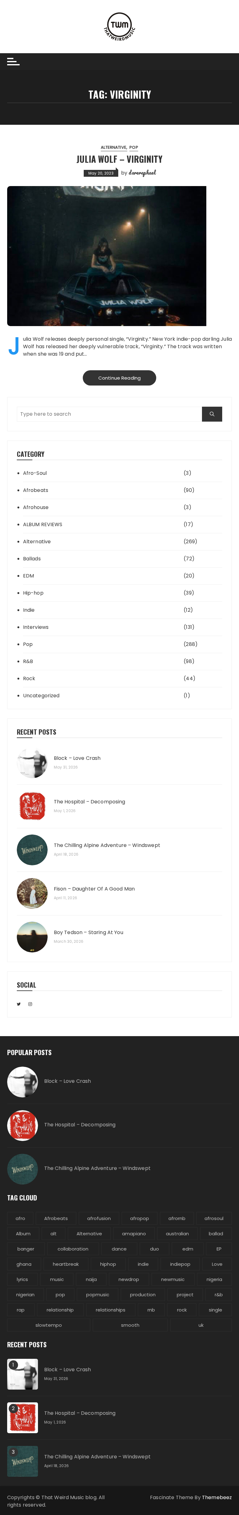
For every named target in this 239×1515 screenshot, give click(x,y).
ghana (23, 1264)
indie (143, 1264)
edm (187, 1249)
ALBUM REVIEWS (43, 524)
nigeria (214, 1279)
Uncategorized (41, 695)
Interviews (36, 627)
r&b (219, 1294)
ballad (216, 1233)
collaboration (73, 1249)
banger (25, 1249)
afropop (139, 1218)
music (57, 1279)
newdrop (129, 1279)
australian (177, 1233)
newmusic (173, 1279)
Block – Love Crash (77, 758)
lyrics (22, 1279)
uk (201, 1325)
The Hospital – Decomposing (89, 801)
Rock (29, 678)
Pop (133, 147)
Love (217, 1264)
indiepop (180, 1264)
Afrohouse (36, 507)
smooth (130, 1325)
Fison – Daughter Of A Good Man (94, 889)
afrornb (176, 1218)
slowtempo (48, 1325)
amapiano (134, 1233)
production (143, 1294)
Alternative (113, 147)
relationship (60, 1310)
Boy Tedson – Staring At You (88, 932)
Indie (29, 610)
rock (182, 1310)
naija (91, 1279)
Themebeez (217, 1497)
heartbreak (66, 1264)
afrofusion (99, 1218)
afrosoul (213, 1218)
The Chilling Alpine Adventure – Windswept (107, 845)
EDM (28, 575)
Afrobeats (35, 490)
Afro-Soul (35, 473)
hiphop (108, 1264)
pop (60, 1294)
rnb (151, 1310)
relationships (110, 1310)
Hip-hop (33, 592)
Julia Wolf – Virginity (119, 158)
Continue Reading (119, 378)
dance (119, 1249)
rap (21, 1310)
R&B (28, 661)
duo (154, 1249)
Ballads (32, 558)
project (185, 1294)
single (215, 1310)
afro (20, 1218)
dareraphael (142, 172)
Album (23, 1233)
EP (219, 1249)
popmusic (97, 1294)
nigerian (25, 1294)
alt (53, 1233)
